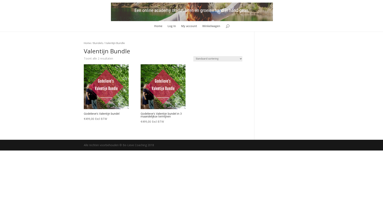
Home (158, 26)
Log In (172, 26)
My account (189, 26)
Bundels (98, 43)
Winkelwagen (211, 26)
